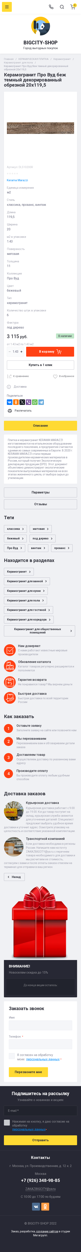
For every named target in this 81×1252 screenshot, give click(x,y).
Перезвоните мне (28, 1072)
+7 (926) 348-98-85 (40, 1180)
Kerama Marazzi (17, 180)
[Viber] (28, 402)
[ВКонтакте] (9, 402)
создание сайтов (47, 1231)
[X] (22, 402)
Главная (9, 59)
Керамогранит (62, 59)
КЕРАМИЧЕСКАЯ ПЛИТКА (33, 59)
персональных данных (43, 1059)
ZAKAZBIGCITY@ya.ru (40, 1189)
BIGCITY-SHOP (41, 43)
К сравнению (21, 376)
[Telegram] (41, 402)
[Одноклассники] (16, 402)
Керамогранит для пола (18, 62)
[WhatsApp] (35, 402)
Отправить (40, 1140)
